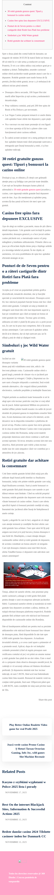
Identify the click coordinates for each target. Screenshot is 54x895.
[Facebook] (49, 707)
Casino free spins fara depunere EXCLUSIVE (28, 20)
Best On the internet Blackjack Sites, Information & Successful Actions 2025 (23, 809)
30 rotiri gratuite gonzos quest (27, 189)
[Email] (51, 707)
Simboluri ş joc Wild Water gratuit (22, 35)
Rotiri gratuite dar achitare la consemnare (26, 41)
